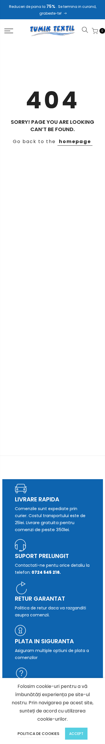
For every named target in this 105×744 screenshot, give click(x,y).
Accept (76, 733)
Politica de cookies (38, 733)
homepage (75, 141)
